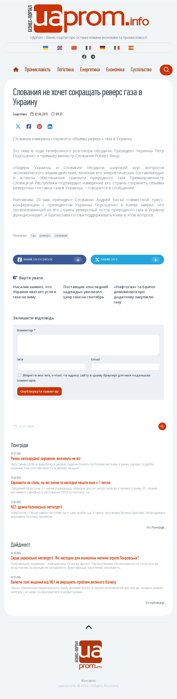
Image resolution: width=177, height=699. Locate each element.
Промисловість (38, 70)
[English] (60, 47)
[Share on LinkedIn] (49, 126)
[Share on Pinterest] (39, 126)
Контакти (88, 680)
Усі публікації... (155, 603)
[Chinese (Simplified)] (74, 47)
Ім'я (20, 359)
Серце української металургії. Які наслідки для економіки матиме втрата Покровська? (75, 558)
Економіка (115, 70)
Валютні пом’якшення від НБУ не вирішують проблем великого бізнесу (63, 582)
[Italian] (117, 47)
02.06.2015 (41, 114)
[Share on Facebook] (28, 126)
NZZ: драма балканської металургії (36, 507)
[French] (88, 47)
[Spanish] (131, 47)
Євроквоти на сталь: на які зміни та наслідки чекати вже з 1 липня (60, 482)
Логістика (65, 70)
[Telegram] (92, 57)
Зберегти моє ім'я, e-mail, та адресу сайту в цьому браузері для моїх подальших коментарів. (83, 377)
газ (33, 235)
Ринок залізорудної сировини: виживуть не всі (46, 458)
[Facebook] (84, 57)
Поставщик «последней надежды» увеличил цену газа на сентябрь (85, 292)
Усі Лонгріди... (156, 527)
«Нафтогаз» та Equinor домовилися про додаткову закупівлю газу (135, 294)
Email (95, 359)
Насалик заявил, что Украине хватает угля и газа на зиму (34, 292)
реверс (45, 235)
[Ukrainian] (46, 47)
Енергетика (90, 70)
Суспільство (141, 70)
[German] (103, 47)
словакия (60, 235)
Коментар (26, 330)
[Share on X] (18, 126)
